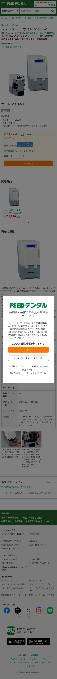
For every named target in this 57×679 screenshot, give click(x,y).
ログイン (26, 373)
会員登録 (44, 366)
